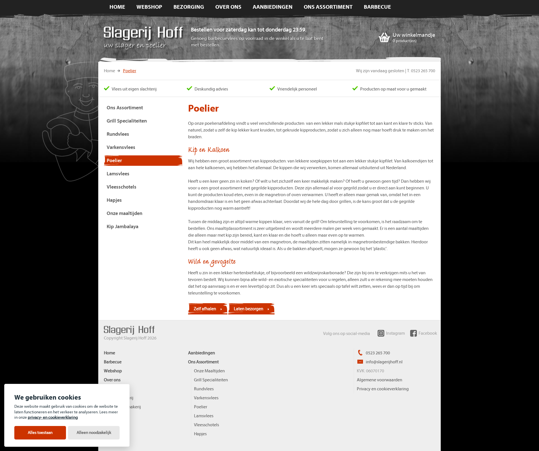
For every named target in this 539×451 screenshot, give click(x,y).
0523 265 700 (377, 352)
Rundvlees (204, 388)
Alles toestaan (40, 432)
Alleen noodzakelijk (94, 432)
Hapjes (200, 433)
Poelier (129, 70)
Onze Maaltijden (209, 370)
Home (109, 70)
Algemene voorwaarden (379, 379)
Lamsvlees (203, 415)
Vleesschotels (206, 424)
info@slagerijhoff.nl (384, 361)
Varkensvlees (206, 397)
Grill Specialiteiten (211, 379)
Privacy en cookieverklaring (383, 388)
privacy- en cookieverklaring (53, 417)
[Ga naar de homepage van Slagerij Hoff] (144, 39)
